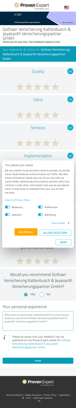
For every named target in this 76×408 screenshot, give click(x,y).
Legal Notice (64, 394)
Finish (38, 360)
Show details (58, 223)
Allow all (26, 232)
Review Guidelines (14, 394)
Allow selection (55, 233)
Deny (63, 242)
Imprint (9, 200)
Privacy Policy (22, 200)
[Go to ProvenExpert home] (31, 9)
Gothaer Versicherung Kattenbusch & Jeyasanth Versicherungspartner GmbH (41, 343)
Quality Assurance (33, 394)
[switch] (40, 207)
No (49, 294)
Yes (33, 294)
